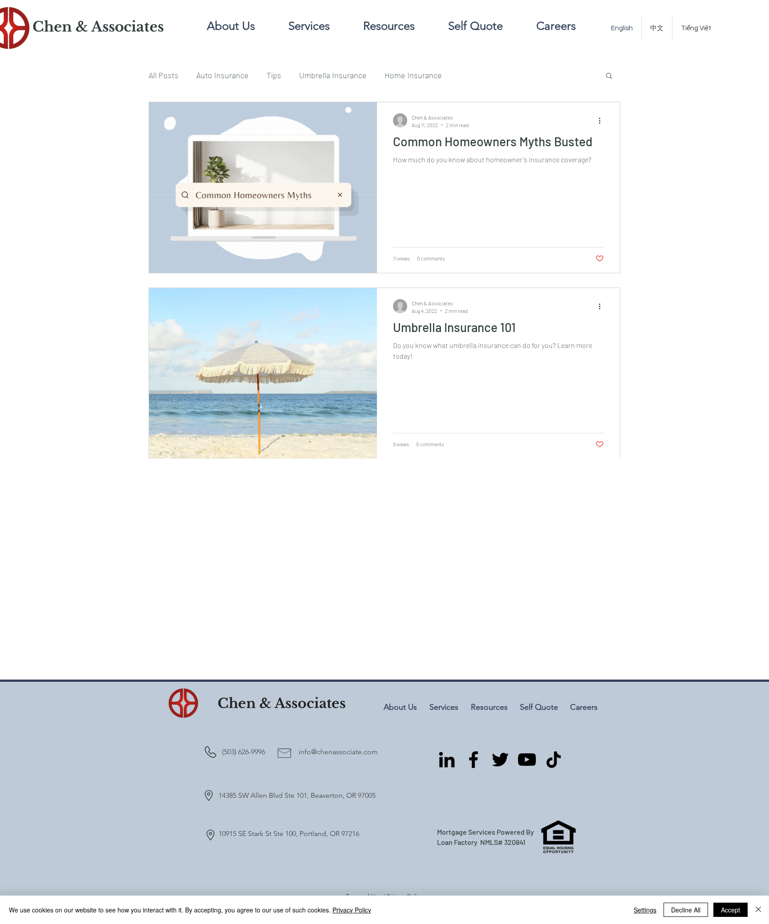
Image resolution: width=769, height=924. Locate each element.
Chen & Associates (282, 703)
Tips (274, 75)
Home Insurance (413, 75)
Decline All (685, 909)
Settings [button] (645, 909)
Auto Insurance (222, 75)
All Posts (163, 75)
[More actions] (602, 120)
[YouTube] (527, 759)
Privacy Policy (351, 909)
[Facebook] (473, 759)
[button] (609, 76)
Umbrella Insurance (333, 75)
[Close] (758, 910)
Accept (730, 909)
